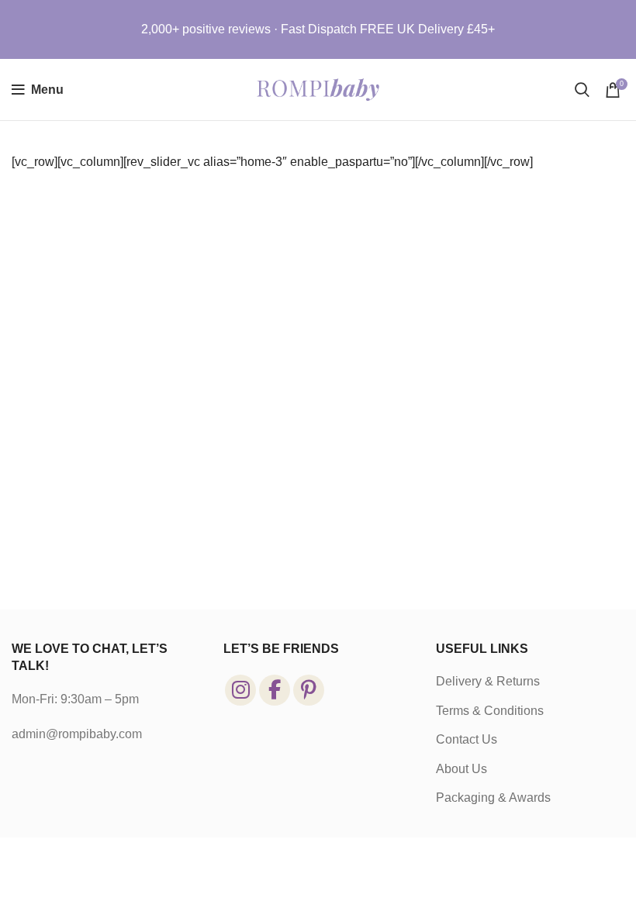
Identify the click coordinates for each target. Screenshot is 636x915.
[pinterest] (308, 690)
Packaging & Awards (493, 797)
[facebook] (274, 690)
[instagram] (240, 690)
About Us (461, 768)
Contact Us (466, 739)
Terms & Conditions (490, 710)
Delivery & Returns (488, 681)
